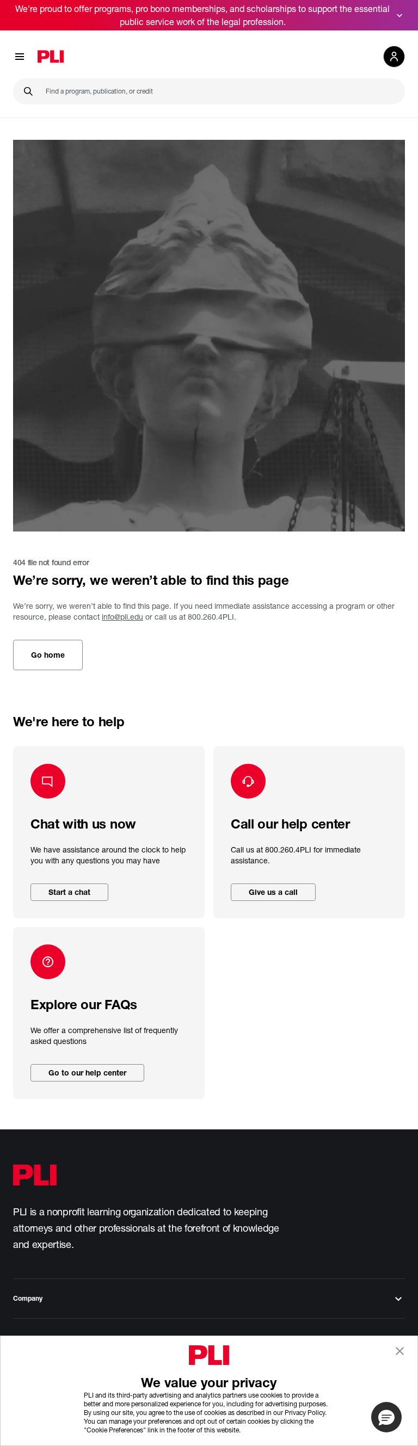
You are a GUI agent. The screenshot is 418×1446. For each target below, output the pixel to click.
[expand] (399, 15)
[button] (386, 1417)
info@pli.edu (122, 616)
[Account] (394, 56)
